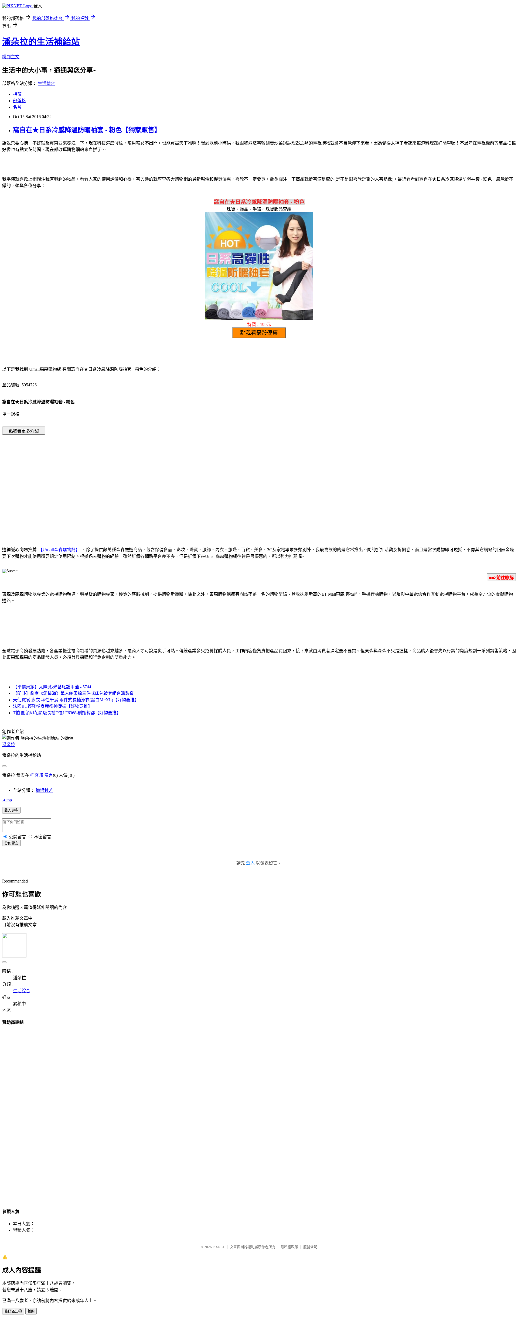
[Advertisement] (213, 482)
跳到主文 (10, 56)
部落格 (19, 100)
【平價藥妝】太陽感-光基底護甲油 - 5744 (52, 687)
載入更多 (11, 810)
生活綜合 (46, 83)
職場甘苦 (44, 790)
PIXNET (219, 1247)
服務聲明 (310, 1247)
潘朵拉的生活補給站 (41, 42)
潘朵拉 (8, 744)
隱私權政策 (289, 1247)
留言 (48, 775)
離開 (31, 1311)
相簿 (17, 94)
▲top (7, 800)
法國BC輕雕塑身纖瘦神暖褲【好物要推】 (52, 706)
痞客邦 (36, 775)
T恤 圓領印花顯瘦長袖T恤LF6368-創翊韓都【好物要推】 (67, 712)
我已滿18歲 (13, 1311)
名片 (17, 107)
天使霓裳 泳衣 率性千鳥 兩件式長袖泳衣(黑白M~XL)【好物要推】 (76, 700)
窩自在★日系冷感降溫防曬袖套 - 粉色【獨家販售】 (87, 129)
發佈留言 (11, 843)
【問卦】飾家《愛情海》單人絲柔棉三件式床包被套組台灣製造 (73, 693)
